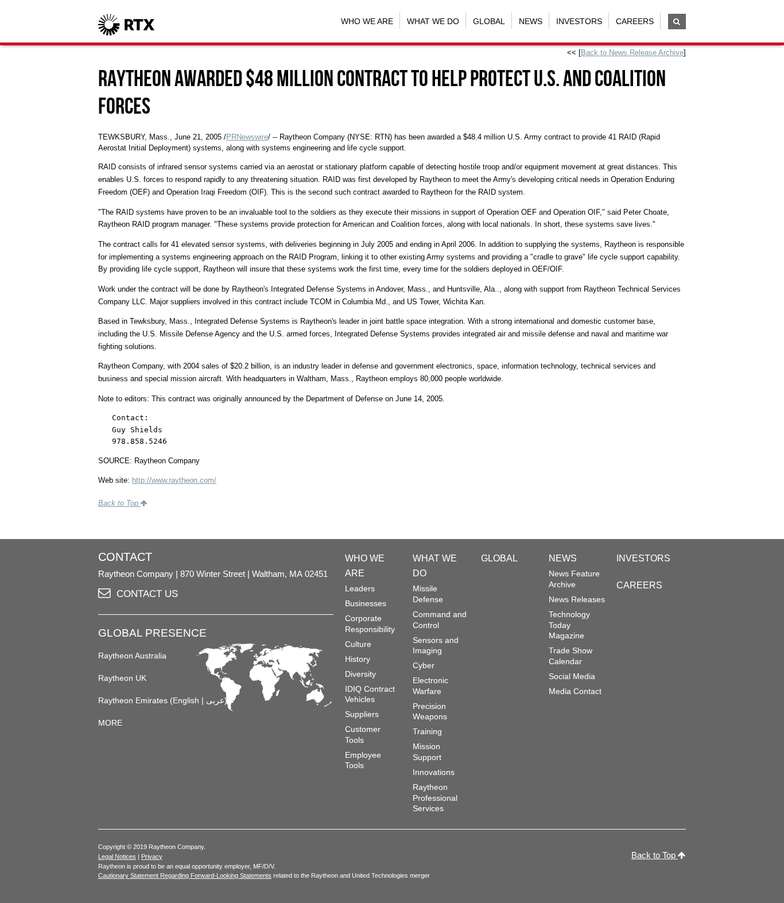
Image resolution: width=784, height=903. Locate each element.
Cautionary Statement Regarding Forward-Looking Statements (184, 875)
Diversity (360, 674)
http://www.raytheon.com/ (174, 480)
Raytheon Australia (132, 655)
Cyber (423, 665)
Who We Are (367, 21)
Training (427, 731)
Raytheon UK (122, 678)
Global (489, 21)
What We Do (433, 21)
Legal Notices (117, 856)
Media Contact (575, 691)
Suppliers (362, 714)
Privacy (151, 856)
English (186, 700)
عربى (215, 700)
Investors (579, 21)
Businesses (365, 603)
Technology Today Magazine (569, 625)
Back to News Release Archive (632, 52)
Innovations (434, 772)
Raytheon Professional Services (435, 797)
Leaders (360, 588)
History (357, 659)
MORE (110, 722)
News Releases (577, 599)
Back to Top (119, 503)
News (530, 21)
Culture (358, 644)
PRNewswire (247, 137)
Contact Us (147, 593)
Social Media (572, 676)
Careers (635, 21)
